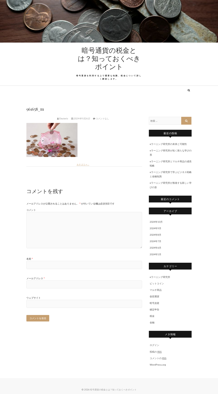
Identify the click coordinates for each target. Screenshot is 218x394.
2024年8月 (155, 234)
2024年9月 (155, 228)
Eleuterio (64, 118)
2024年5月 (155, 254)
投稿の (156, 351)
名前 (29, 258)
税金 (152, 315)
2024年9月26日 (81, 118)
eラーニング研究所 (160, 276)
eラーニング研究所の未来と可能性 (168, 144)
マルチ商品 (156, 289)
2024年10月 (156, 221)
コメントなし (102, 118)
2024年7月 (155, 241)
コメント (31, 209)
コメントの (158, 358)
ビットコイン (157, 283)
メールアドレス (35, 278)
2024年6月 (155, 247)
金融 (152, 322)
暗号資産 (154, 303)
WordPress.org (158, 364)
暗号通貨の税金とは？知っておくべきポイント (109, 58)
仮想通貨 (154, 296)
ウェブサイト (33, 297)
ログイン (154, 345)
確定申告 (154, 309)
